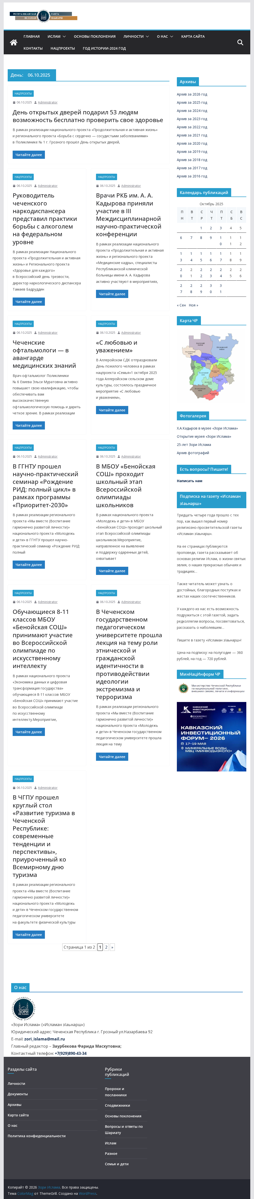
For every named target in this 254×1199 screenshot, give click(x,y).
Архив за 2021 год (192, 135)
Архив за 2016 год (192, 176)
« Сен (181, 305)
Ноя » (193, 305)
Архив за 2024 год (192, 110)
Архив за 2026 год (192, 94)
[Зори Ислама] (14, 42)
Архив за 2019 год (192, 151)
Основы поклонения (95, 36)
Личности (134, 36)
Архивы (14, 1104)
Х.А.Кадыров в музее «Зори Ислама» (207, 428)
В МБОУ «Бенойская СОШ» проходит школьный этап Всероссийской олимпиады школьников (126, 485)
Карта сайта (193, 36)
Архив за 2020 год (192, 143)
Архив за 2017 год (192, 168)
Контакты (33, 48)
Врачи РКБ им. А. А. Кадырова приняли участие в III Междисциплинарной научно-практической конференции (128, 214)
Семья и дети (117, 1164)
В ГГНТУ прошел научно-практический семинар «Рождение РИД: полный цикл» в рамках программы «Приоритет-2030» (45, 485)
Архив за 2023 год (192, 118)
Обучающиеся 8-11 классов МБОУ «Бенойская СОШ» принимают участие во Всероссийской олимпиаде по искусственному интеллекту (43, 638)
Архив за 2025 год (192, 102)
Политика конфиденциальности (37, 1135)
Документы (18, 1094)
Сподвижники (117, 1105)
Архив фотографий (193, 452)
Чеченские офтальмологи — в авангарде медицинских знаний (44, 354)
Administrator (48, 102)
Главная (32, 36)
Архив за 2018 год (192, 159)
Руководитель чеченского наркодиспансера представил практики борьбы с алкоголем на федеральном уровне (45, 218)
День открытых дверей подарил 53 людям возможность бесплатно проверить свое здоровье (88, 116)
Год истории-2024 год (104, 48)
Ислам (54, 36)
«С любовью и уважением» (116, 346)
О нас (162, 36)
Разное (111, 1153)
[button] (63, 36)
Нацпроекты (63, 48)
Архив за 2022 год (192, 127)
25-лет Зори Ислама (194, 444)
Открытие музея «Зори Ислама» (204, 436)
